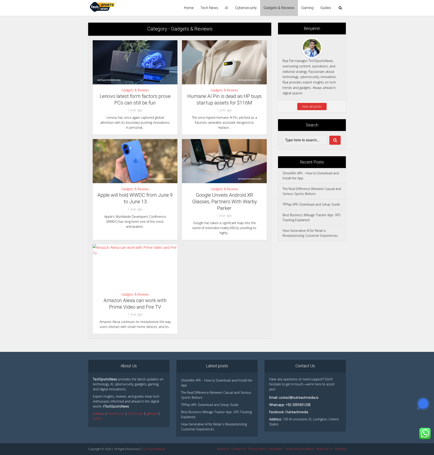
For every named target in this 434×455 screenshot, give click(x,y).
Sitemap (340, 449)
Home (189, 8)
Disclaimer (275, 449)
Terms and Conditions (299, 449)
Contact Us (238, 449)
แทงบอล (98, 413)
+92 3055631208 (298, 405)
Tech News (209, 8)
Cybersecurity (246, 8)
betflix (97, 418)
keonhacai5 (116, 413)
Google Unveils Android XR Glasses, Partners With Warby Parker (224, 201)
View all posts (312, 106)
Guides (325, 8)
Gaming (307, 8)
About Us (223, 449)
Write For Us (324, 449)
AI (226, 8)
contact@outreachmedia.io (298, 397)
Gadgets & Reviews (279, 8)
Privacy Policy (257, 449)
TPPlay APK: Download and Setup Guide (311, 204)
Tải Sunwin (135, 413)
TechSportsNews (153, 449)
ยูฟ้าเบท (151, 413)
